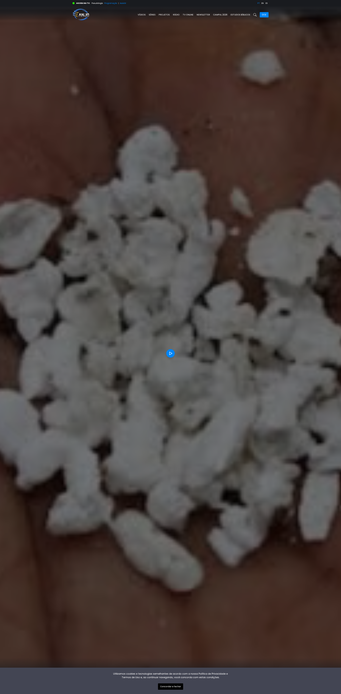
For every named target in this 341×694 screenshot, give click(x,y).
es (267, 3)
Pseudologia (97, 3)
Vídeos (142, 14)
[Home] (121, 15)
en (262, 3)
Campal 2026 (220, 14)
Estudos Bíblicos (240, 14)
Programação (110, 3)
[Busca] (255, 14)
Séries (152, 14)
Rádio (176, 14)
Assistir (123, 3)
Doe (264, 14)
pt (258, 3)
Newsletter (203, 14)
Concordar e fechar (170, 686)
